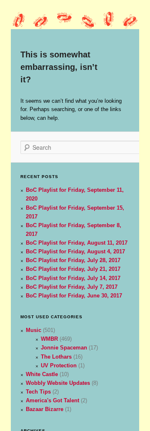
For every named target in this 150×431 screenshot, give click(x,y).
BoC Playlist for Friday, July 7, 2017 (72, 287)
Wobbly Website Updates (58, 383)
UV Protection (59, 365)
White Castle (42, 374)
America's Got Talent (52, 400)
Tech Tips (38, 392)
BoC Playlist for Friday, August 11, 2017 (77, 243)
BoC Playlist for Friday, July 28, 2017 (73, 260)
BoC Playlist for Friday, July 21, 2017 (73, 269)
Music (33, 330)
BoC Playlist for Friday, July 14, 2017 (73, 278)
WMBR (49, 339)
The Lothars (56, 357)
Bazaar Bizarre (44, 409)
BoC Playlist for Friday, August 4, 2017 (75, 251)
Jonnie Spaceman (64, 347)
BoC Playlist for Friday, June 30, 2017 (74, 295)
